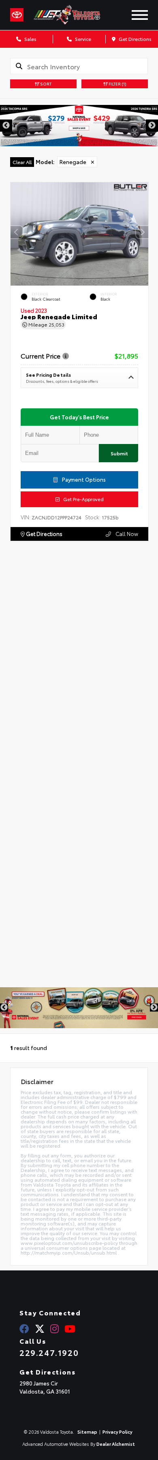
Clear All (22, 161)
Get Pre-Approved (82, 499)
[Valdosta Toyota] (75, 15)
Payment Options (83, 479)
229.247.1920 (49, 1352)
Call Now (126, 533)
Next (152, 126)
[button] (142, 232)
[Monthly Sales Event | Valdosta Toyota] (79, 1008)
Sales (29, 38)
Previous (6, 126)
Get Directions (134, 38)
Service (82, 38)
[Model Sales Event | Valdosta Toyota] (79, 125)
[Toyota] (16, 15)
